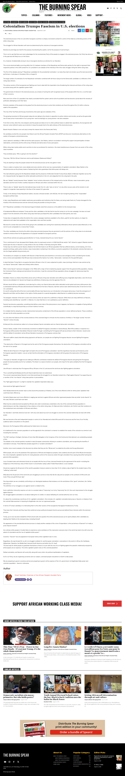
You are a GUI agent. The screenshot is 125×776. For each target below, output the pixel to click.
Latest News (32, 22)
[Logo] (17, 755)
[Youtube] (108, 8)
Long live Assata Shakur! (55, 647)
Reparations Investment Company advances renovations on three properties (104, 757)
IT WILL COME (98, 765)
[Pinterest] (87, 30)
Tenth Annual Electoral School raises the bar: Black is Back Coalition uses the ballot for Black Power (62, 697)
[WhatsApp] (91, 30)
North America (23, 22)
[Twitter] (117, 8)
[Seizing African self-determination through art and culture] (103, 684)
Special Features (43, 22)
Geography (14, 22)
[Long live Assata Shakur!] (62, 635)
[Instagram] (114, 8)
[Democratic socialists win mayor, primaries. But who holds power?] (21, 684)
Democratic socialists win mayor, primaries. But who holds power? (18, 696)
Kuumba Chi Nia (48, 701)
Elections (7, 22)
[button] (121, 8)
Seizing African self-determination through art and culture (101, 696)
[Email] (30, 579)
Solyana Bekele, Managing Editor (11, 699)
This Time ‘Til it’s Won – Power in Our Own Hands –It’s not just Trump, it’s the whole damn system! (21, 649)
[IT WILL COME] (119, 766)
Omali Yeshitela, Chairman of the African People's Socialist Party (20, 30)
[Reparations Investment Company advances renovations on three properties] (119, 758)
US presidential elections (57, 22)
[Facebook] (111, 8)
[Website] (28, 579)
